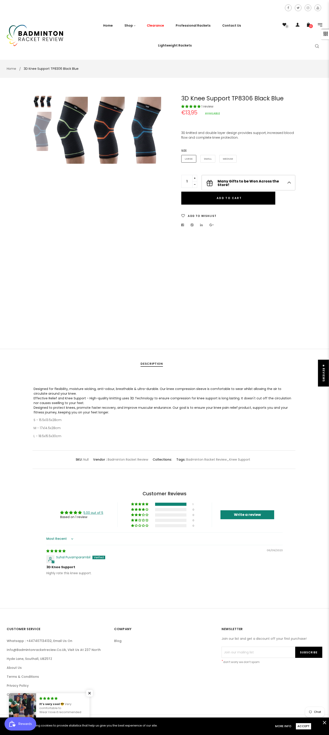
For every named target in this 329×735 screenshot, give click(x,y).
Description (152, 364)
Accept (303, 726)
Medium (228, 159)
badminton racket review (128, 459)
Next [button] (154, 211)
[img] (56, 551)
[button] (191, 106)
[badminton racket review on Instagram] (308, 7)
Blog (118, 641)
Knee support (239, 459)
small (208, 159)
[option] (108, 130)
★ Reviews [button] (324, 373)
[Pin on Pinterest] (211, 224)
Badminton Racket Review (206, 459)
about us (14, 667)
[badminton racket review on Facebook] (288, 7)
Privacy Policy (18, 685)
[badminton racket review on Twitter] (298, 7)
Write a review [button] (247, 514)
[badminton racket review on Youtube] (317, 7)
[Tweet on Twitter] (192, 224)
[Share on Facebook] (183, 224)
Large (189, 159)
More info (283, 726)
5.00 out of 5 (93, 512)
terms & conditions (23, 676)
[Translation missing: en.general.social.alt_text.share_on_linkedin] (201, 224)
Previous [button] (62, 211)
